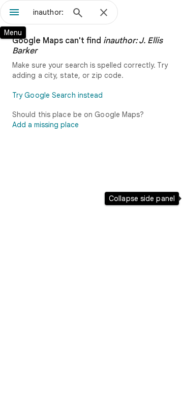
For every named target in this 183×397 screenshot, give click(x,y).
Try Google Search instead (57, 95)
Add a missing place (45, 124)
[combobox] (48, 12)
